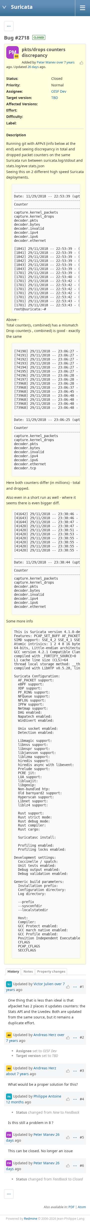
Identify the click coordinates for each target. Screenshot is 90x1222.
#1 (82, 986)
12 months (15, 1102)
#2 (82, 1037)
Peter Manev (46, 62)
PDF (71, 1207)
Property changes (51, 971)
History (13, 971)
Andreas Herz (45, 1034)
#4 (82, 1099)
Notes (28, 971)
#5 (82, 1137)
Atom (82, 1207)
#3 (82, 1070)
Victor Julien (44, 983)
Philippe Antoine (47, 1096)
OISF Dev (58, 91)
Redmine (30, 1218)
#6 (82, 1165)
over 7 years (65, 62)
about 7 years (17, 1073)
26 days (33, 66)
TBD (54, 97)
